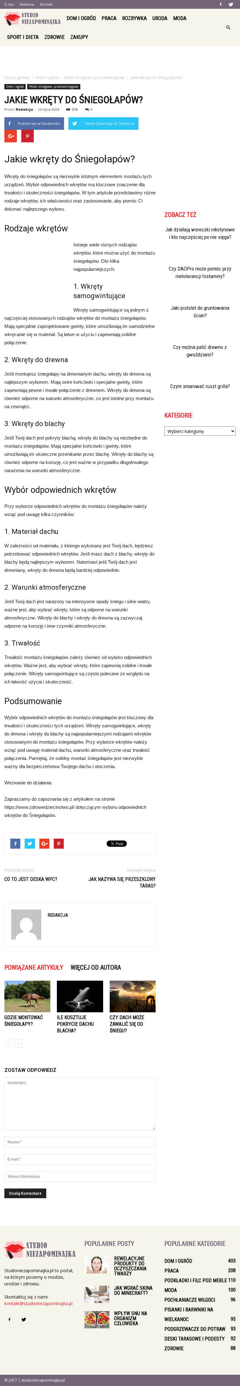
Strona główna (17, 77)
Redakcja (24, 109)
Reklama (27, 4)
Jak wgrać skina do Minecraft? (133, 1290)
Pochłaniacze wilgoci (189, 1300)
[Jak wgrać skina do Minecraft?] (96, 1294)
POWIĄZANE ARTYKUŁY (33, 967)
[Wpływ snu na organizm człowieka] (96, 1319)
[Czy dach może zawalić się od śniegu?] (133, 996)
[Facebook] (220, 4)
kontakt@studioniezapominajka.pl (38, 1303)
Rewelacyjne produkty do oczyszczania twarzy (130, 1266)
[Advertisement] (120, 60)
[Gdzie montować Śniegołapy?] (27, 996)
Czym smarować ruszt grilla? (200, 386)
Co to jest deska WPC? (30, 879)
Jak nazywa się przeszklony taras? (122, 882)
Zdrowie (54, 37)
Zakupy (79, 37)
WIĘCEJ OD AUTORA (96, 967)
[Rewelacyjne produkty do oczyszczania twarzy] (96, 1264)
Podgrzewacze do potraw (194, 1329)
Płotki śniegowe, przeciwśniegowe (53, 86)
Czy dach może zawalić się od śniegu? (127, 1024)
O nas (9, 4)
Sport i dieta (23, 37)
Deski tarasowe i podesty (194, 1339)
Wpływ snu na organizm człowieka (130, 1318)
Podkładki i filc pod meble (195, 1280)
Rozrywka (134, 18)
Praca (109, 18)
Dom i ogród (81, 18)
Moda (180, 18)
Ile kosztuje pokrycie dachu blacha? (75, 1024)
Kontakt (46, 4)
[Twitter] (231, 4)
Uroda (160, 18)
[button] (228, 27)
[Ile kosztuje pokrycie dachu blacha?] (80, 996)
